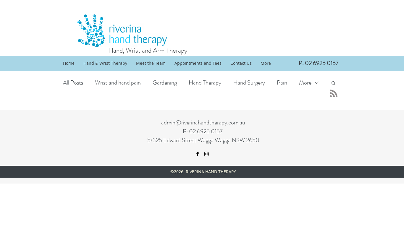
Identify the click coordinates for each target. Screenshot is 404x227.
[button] (333, 83)
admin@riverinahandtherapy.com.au (203, 122)
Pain (282, 82)
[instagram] (206, 154)
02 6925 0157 (205, 131)
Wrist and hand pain (118, 82)
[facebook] (198, 154)
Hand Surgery (249, 82)
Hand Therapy (205, 82)
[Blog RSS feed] (333, 94)
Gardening (165, 82)
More (305, 82)
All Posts (73, 82)
